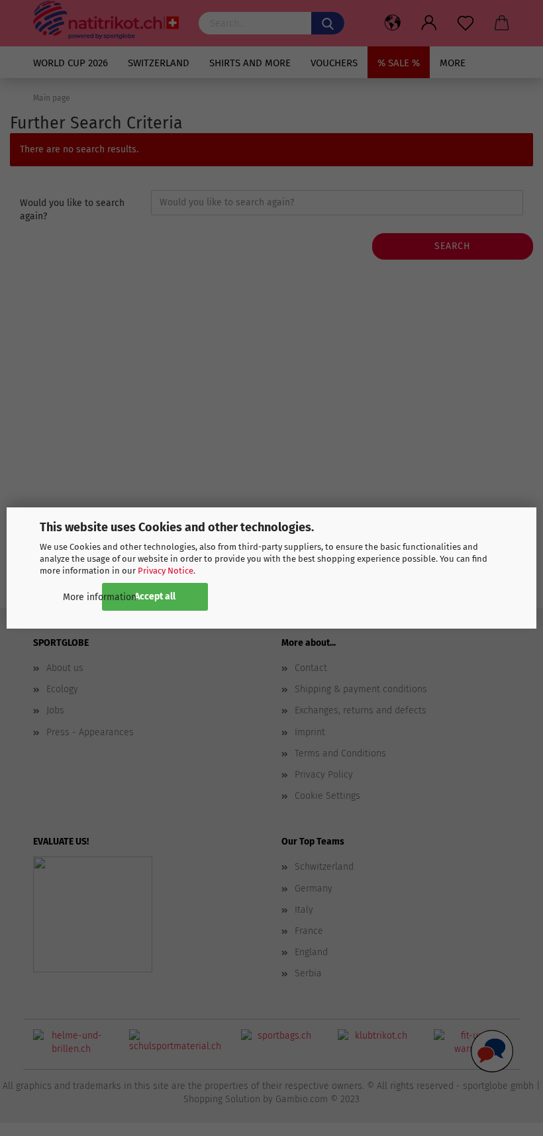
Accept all (154, 596)
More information (99, 597)
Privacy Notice (165, 571)
